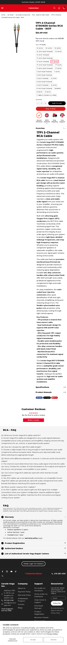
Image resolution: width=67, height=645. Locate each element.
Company (23, 584)
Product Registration (39, 613)
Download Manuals (38, 607)
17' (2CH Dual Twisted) (45, 58)
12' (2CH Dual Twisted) (45, 52)
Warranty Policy (24, 595)
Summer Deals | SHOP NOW (33, 2)
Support (38, 584)
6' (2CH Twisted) (43, 85)
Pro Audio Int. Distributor (40, 589)
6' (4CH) (58, 88)
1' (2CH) (57, 72)
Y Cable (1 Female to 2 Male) (47, 95)
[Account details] (59, 8)
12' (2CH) (58, 52)
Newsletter (57, 584)
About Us (21, 588)
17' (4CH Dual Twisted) (45, 65)
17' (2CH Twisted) (43, 62)
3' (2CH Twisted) (43, 78)
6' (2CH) (54, 85)
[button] (3, 8)
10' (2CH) (40, 48)
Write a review (33, 420)
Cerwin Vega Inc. (7, 585)
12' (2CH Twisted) (43, 55)
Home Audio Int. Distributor (41, 595)
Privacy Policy (52, 634)
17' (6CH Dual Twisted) (45, 68)
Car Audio (10, 15)
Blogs (20, 608)
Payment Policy (24, 592)
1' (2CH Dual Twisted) (45, 72)
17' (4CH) (59, 65)
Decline (53, 640)
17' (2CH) (55, 62)
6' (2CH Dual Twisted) (45, 82)
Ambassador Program (23, 600)
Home (3, 15)
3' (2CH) (54, 78)
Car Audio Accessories (23, 15)
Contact (21, 604)
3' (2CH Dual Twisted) (45, 75)
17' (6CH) (58, 68)
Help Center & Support (40, 601)
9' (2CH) (48, 92)
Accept (33, 640)
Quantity (39, 99)
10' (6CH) (58, 48)
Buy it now (51, 109)
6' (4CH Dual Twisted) (45, 88)
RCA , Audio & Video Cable (40, 15)
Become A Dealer (41, 617)
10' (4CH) (49, 48)
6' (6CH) (40, 92)
